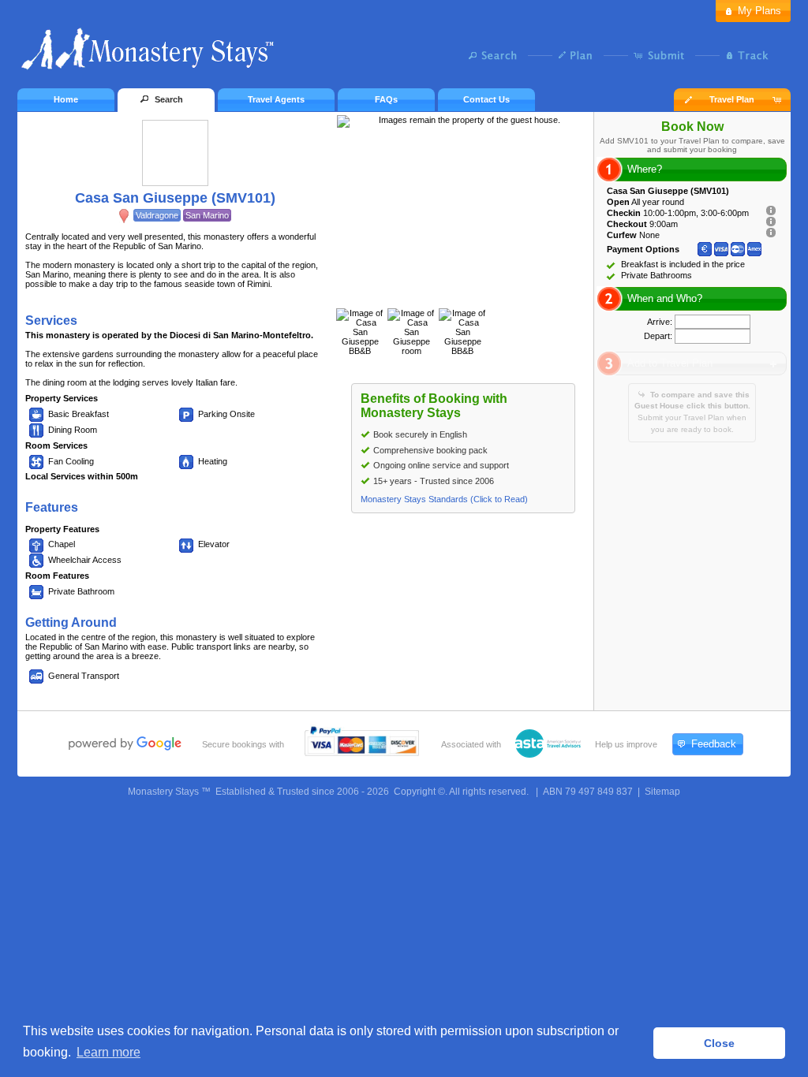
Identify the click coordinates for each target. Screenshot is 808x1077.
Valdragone (157, 215)
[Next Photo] (480, 292)
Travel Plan (731, 99)
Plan (579, 55)
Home (66, 99)
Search (496, 55)
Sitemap (662, 791)
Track (745, 55)
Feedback (713, 744)
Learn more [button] (108, 1052)
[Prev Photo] (447, 292)
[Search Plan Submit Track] (404, 56)
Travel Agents (276, 99)
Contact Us (486, 99)
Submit (662, 55)
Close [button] (719, 1043)
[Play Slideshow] (463, 292)
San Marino (207, 215)
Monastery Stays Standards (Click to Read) (444, 499)
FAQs (386, 99)
